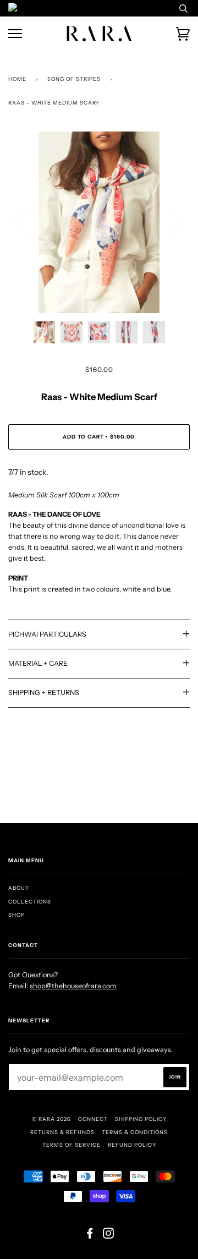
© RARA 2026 (51, 1119)
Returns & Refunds (62, 1132)
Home (17, 79)
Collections (29, 902)
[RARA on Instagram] (108, 1236)
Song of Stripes (74, 79)
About (18, 888)
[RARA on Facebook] (90, 1236)
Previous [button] (27, 222)
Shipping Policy (141, 1119)
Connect (93, 1119)
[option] (99, 222)
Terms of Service (71, 1145)
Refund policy (132, 1145)
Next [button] (170, 222)
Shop (16, 915)
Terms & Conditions (135, 1132)
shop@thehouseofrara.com (73, 986)
